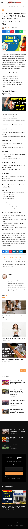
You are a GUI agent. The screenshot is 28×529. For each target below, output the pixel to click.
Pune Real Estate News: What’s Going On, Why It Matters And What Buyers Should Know (17, 402)
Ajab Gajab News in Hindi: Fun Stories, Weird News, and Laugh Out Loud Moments (17, 382)
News (3, 503)
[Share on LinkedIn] (17, 31)
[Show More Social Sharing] (24, 31)
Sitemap (21, 525)
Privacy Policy (13, 478)
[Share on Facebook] (4, 31)
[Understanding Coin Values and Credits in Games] (14, 329)
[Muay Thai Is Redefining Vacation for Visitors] (5, 446)
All (3, 10)
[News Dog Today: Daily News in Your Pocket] (14, 350)
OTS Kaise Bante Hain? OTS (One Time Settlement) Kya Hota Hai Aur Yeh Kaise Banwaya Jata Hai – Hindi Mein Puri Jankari (7, 264)
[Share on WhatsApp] (21, 31)
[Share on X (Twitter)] (8, 31)
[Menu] (2, 2)
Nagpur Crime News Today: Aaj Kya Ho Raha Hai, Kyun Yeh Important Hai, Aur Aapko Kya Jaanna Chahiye (17, 392)
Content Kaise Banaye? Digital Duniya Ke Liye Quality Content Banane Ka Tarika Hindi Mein (20, 262)
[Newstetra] (14, 2)
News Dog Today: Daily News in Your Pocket (12, 359)
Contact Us (16, 525)
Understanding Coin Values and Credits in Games (13, 338)
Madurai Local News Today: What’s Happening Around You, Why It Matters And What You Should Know (17, 439)
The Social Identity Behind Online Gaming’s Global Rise (13, 316)
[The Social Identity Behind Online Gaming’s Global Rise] (14, 307)
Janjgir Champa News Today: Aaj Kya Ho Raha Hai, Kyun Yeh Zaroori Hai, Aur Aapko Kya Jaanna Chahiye (13, 508)
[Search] (26, 2)
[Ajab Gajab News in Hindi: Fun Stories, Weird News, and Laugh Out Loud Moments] (5, 382)
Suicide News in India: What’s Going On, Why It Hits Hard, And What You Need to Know (17, 431)
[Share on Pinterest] (12, 31)
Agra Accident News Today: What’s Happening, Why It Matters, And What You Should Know (17, 412)
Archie (7, 27)
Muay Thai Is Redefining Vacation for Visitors (18, 445)
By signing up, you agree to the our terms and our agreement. (15, 477)
